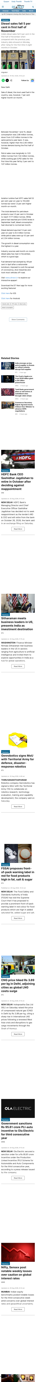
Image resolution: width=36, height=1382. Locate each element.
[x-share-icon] (7, 81)
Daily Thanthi (17, 1)
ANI (2, 493)
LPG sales (14, 304)
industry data (5, 304)
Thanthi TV (28, 1)
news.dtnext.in (11, 278)
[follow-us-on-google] (32, 80)
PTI (2, 633)
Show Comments (18, 320)
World (31, 11)
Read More (18, 529)
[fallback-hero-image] (7, 366)
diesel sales (22, 304)
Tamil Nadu (15, 11)
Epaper (6, 1)
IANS (3, 1142)
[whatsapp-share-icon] (3, 81)
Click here (5, 293)
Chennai (5, 11)
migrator (4, 72)
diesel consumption (7, 307)
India (24, 11)
